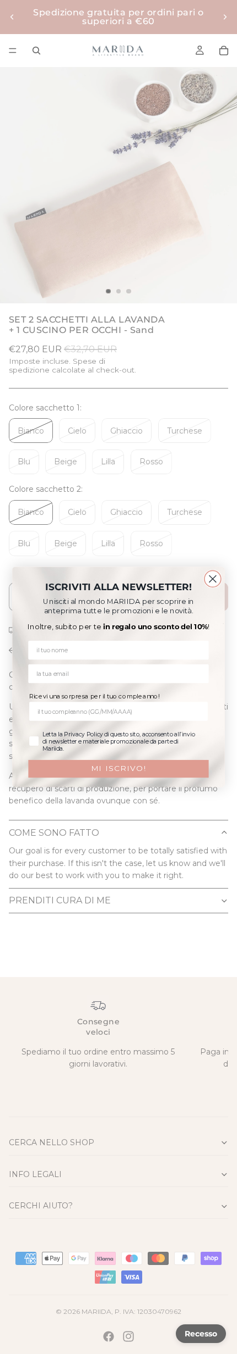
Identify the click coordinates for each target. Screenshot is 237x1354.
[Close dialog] (212, 578)
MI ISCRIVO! (118, 768)
